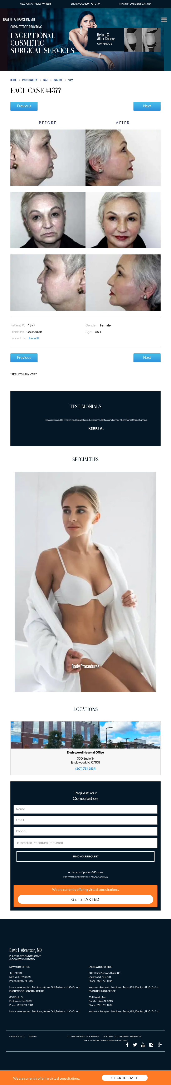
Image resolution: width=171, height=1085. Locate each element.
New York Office (19, 967)
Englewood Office (100, 967)
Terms (104, 877)
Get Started (85, 899)
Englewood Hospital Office (26, 991)
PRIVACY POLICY (17, 1036)
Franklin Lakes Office (102, 991)
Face (45, 80)
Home (13, 80)
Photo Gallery (29, 80)
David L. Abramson (19, 20)
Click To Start (124, 1078)
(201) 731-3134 (85, 768)
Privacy (95, 877)
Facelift (58, 80)
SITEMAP (33, 1036)
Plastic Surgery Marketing (98, 1040)
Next (147, 106)
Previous (24, 106)
